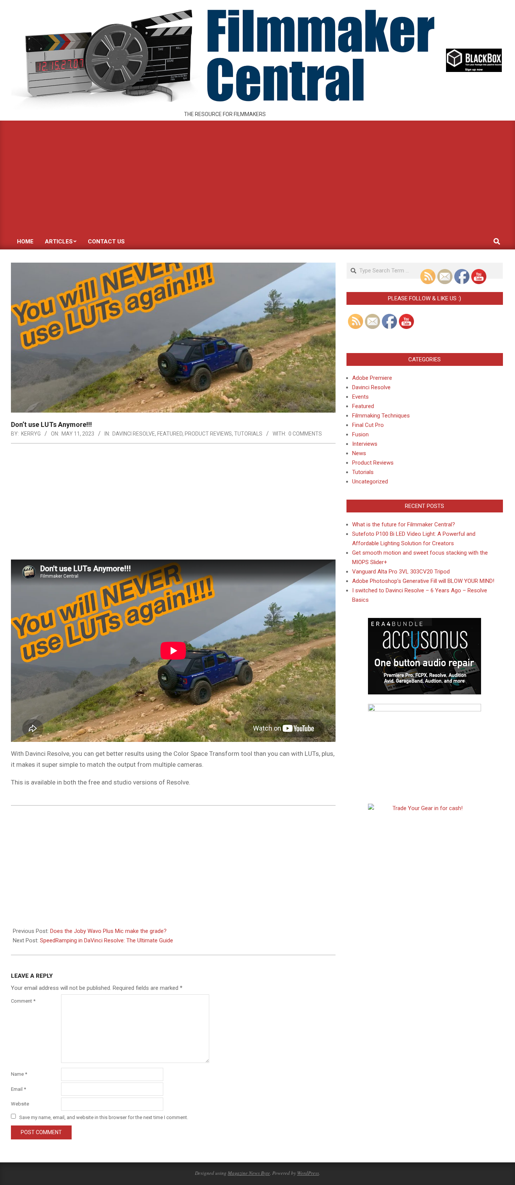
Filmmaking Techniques (381, 415)
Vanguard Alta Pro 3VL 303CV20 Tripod (401, 571)
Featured (169, 434)
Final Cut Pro (368, 425)
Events (360, 396)
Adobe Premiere (372, 378)
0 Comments (305, 434)
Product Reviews (208, 434)
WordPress (308, 1173)
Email (18, 1089)
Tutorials (248, 434)
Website (20, 1104)
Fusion (360, 434)
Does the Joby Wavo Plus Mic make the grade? (108, 931)
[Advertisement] (257, 177)
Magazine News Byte (249, 1173)
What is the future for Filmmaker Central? (403, 524)
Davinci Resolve (133, 434)
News (359, 453)
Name (19, 1074)
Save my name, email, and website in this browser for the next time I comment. (103, 1117)
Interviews (364, 443)
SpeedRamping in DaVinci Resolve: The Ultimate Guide (106, 940)
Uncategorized (370, 481)
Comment (23, 1001)
